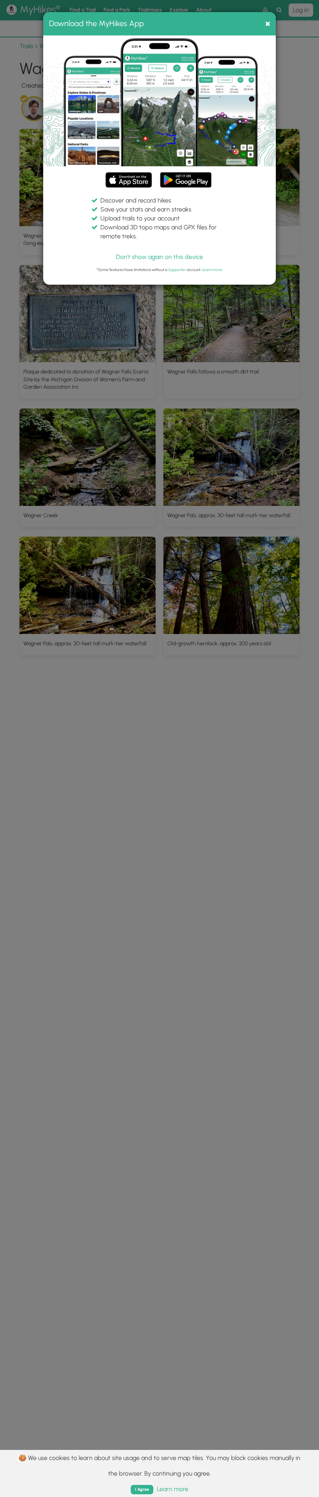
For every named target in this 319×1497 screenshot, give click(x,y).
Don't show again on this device (159, 257)
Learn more (212, 269)
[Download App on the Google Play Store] (186, 176)
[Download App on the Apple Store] (128, 181)
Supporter (177, 269)
